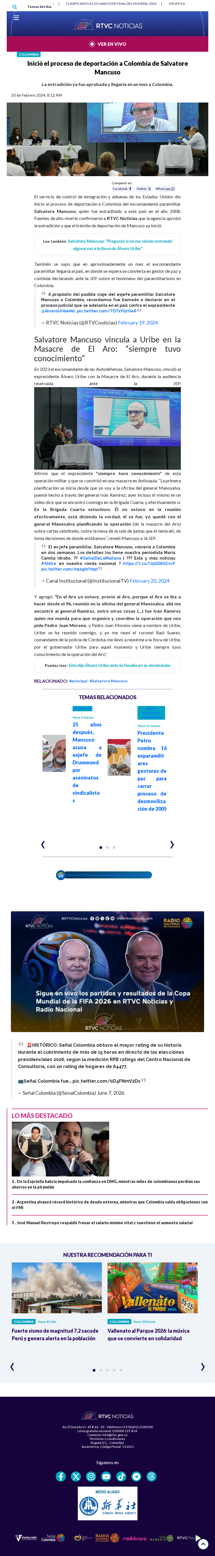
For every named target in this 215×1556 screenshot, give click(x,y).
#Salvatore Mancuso (109, 680)
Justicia (82, 709)
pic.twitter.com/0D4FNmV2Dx (107, 1081)
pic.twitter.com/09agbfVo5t (69, 569)
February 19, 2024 (138, 322)
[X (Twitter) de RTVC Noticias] (76, 1476)
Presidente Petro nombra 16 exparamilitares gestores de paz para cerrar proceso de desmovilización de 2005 (152, 771)
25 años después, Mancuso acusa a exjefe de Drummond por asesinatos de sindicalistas (87, 762)
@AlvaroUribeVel (58, 311)
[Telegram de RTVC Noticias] (136, 1476)
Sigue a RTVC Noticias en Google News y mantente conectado (109, 874)
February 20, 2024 (149, 581)
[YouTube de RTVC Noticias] (106, 1476)
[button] (100, 847)
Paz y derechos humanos (151, 713)
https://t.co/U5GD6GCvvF (149, 563)
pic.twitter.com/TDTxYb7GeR (107, 311)
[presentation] (43, 842)
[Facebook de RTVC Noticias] (61, 1476)
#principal (78, 680)
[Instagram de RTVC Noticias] (91, 1476)
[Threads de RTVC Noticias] (151, 1476)
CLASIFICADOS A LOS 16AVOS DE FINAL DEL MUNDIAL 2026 (111, 3)
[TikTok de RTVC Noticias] (121, 1476)
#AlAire (48, 563)
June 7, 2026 (110, 1093)
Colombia (29, 54)
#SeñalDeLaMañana (100, 558)
